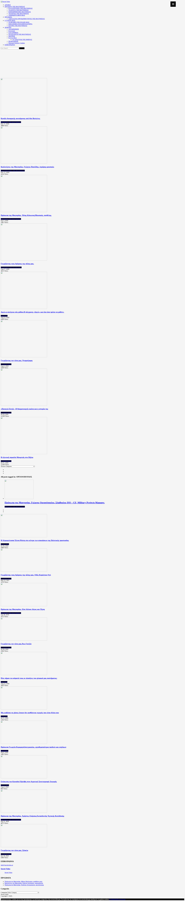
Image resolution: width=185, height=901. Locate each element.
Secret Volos (5, 869)
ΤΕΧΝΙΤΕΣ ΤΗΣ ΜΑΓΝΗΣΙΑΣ (18, 13)
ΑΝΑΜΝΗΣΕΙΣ (13, 29)
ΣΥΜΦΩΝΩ (113, 899)
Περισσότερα (121, 899)
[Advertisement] (92, 63)
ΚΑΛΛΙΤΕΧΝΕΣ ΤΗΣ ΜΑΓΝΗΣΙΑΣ (20, 8)
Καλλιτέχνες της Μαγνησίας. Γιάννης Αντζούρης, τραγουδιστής (24, 883)
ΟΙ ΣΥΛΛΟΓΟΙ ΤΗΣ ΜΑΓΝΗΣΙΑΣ (19, 34)
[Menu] (173, 4)
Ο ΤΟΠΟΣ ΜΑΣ (10, 20)
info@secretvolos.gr (7, 865)
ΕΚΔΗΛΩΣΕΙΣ (13, 41)
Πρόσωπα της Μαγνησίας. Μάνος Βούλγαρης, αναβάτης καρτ (23, 881)
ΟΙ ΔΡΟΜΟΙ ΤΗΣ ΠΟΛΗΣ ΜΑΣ (18, 22)
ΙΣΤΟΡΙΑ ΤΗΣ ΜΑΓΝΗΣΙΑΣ (17, 25)
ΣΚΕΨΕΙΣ (11, 36)
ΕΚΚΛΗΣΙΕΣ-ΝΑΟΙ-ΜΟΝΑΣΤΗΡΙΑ (20, 24)
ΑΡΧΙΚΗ (8, 5)
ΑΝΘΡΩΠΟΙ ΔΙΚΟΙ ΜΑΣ (16, 15)
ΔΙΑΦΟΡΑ (8, 27)
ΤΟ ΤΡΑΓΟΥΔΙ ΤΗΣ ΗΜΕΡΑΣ (22, 39)
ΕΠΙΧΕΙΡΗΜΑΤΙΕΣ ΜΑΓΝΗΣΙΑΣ (19, 12)
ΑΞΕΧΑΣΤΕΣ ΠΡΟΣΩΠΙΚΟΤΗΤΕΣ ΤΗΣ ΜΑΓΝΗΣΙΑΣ (26, 19)
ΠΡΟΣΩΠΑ (8, 17)
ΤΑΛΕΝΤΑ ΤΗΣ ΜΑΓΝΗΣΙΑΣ (18, 10)
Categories (4, 892)
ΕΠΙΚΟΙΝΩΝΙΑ (10, 45)
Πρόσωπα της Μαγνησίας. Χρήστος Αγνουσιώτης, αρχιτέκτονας (24, 885)
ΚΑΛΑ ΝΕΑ (12, 38)
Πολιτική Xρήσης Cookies (16, 43)
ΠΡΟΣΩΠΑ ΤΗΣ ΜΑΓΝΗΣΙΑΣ (15, 6)
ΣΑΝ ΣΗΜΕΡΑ (13, 32)
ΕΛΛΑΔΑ (11, 31)
